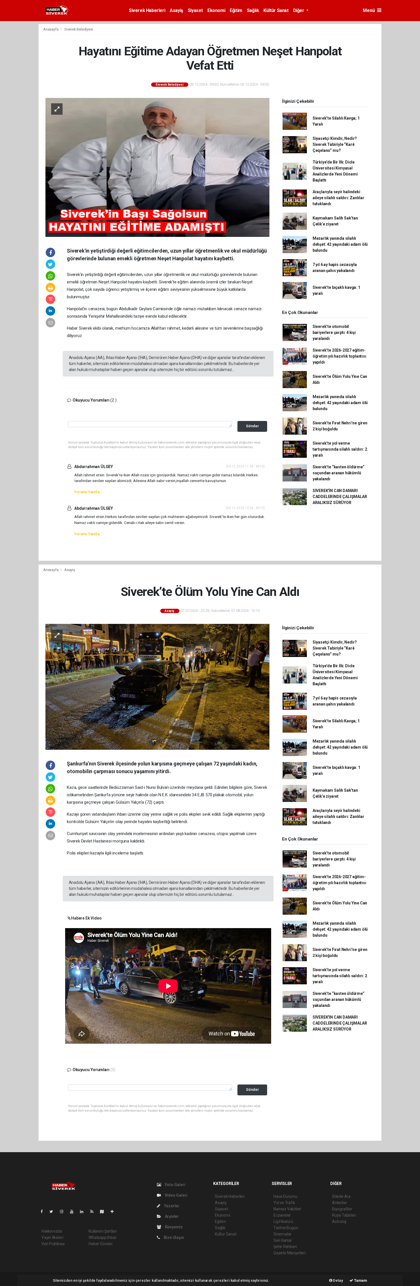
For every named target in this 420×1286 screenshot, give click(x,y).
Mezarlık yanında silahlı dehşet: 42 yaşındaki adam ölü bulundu (340, 244)
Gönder (252, 426)
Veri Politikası (53, 1243)
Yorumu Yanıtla (86, 492)
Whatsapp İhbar (102, 1237)
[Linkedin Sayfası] (84, 1211)
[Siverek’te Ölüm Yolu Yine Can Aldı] (157, 686)
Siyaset (195, 10)
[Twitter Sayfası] (53, 1211)
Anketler (339, 1202)
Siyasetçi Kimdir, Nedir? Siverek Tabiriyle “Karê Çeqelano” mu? (335, 144)
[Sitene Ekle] (114, 1211)
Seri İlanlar (282, 1240)
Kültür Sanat (275, 10)
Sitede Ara (341, 1196)
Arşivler (171, 1216)
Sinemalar (282, 1234)
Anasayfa (51, 29)
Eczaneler (282, 1215)
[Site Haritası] (104, 1211)
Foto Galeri (174, 1184)
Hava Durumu (285, 1196)
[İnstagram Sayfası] (64, 1211)
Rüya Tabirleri (344, 1215)
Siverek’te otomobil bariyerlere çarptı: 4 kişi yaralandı (334, 332)
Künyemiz (173, 1227)
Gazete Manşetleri (289, 1253)
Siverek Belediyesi (78, 29)
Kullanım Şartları (103, 1231)
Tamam (360, 1280)
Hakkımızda (51, 1231)
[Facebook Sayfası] (44, 1211)
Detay (337, 1280)
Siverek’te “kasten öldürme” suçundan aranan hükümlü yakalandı (339, 473)
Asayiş (176, 10)
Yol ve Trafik (284, 1202)
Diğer (299, 10)
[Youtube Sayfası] (74, 1211)
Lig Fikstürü (283, 1221)
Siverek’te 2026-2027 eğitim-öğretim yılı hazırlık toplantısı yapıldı (339, 356)
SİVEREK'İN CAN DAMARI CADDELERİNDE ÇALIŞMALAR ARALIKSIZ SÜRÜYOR (340, 496)
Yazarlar (171, 1206)
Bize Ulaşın (173, 1237)
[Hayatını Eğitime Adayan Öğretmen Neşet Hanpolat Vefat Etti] (157, 166)
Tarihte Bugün (285, 1227)
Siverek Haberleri (147, 10)
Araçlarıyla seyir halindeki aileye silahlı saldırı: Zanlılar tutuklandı (338, 198)
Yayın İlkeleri (52, 1237)
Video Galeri (175, 1195)
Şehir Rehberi (285, 1246)
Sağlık (253, 10)
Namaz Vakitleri (287, 1209)
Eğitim (236, 10)
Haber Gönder (101, 1243)
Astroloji (339, 1221)
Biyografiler (342, 1209)
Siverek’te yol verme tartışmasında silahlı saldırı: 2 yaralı (340, 449)
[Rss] (94, 1211)
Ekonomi (216, 10)
